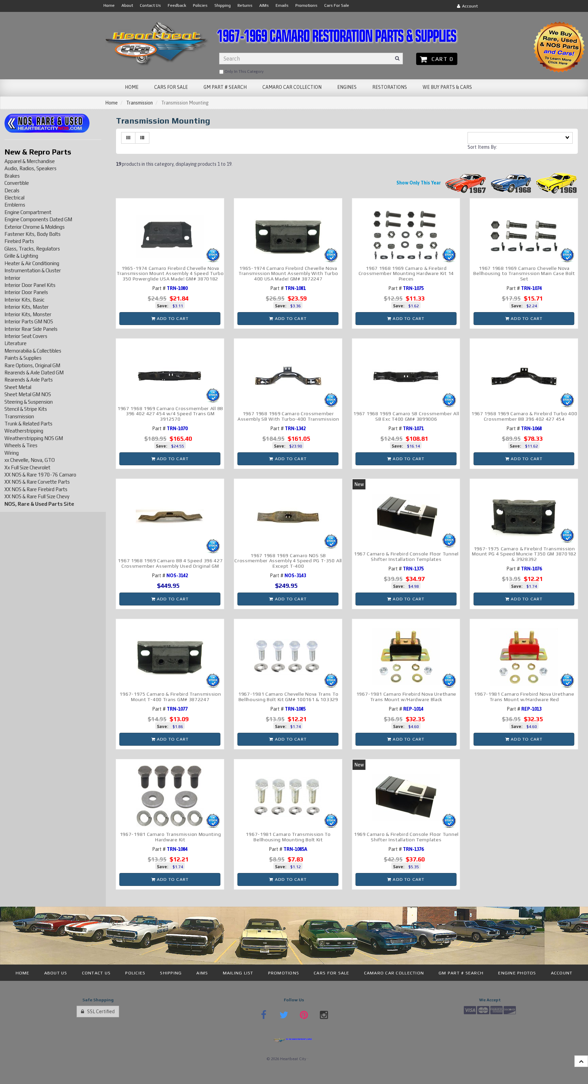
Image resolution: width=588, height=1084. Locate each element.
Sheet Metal (17, 387)
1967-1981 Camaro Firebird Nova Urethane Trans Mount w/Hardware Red (524, 696)
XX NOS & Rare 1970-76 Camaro (40, 475)
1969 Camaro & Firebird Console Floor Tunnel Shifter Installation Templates (406, 836)
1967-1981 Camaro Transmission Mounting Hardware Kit (170, 836)
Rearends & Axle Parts (28, 380)
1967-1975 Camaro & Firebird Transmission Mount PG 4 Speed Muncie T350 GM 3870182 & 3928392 (524, 554)
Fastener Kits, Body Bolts (32, 234)
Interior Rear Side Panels (31, 329)
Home (111, 103)
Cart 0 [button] (441, 58)
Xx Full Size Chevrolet (27, 467)
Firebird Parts (19, 241)
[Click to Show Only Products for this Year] (466, 182)
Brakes (12, 176)
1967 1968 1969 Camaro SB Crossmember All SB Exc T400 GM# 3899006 (406, 416)
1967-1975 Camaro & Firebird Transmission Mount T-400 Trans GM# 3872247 (170, 696)
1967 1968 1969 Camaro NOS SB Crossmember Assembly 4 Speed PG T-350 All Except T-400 (288, 561)
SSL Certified (99, 1011)
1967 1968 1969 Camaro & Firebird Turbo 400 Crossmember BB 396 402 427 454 (524, 416)
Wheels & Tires (20, 445)
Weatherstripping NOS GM (33, 438)
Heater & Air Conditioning (31, 263)
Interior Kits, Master (26, 307)
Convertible (16, 183)
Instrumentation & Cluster (32, 270)
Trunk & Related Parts (28, 423)
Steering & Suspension (28, 402)
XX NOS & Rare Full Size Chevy (36, 496)
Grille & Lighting (21, 256)
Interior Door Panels (26, 292)
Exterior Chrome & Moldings (34, 227)
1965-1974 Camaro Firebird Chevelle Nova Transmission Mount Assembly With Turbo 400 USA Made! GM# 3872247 (288, 273)
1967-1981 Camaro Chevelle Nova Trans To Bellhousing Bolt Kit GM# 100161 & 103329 (288, 696)
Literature (15, 343)
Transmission (139, 103)
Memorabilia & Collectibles (32, 351)
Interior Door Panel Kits (29, 285)
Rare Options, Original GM (32, 365)
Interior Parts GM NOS (28, 321)
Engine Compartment (27, 212)
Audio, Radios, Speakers (30, 168)
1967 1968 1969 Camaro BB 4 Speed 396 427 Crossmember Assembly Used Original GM (170, 563)
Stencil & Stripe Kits (25, 409)
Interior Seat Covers (25, 336)
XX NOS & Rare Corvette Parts (37, 482)
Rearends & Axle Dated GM (34, 372)
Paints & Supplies (23, 358)
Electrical (14, 197)
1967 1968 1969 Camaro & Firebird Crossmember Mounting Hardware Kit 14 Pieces (406, 273)
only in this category (244, 71)
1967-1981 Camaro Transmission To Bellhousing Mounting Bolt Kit (288, 836)
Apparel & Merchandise (29, 161)
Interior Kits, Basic (24, 300)
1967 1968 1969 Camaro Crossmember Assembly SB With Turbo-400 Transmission (288, 416)
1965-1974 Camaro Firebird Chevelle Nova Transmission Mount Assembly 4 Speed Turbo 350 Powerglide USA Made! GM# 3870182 (170, 273)
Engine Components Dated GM (38, 219)
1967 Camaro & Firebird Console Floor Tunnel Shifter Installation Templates (406, 556)
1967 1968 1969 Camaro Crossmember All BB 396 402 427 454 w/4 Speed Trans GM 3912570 (170, 414)
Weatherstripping (23, 431)
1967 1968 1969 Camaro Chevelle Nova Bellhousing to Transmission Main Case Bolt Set (524, 273)
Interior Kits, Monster (27, 314)
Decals (11, 190)
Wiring (11, 453)
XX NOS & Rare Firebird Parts (35, 489)
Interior (12, 278)
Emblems (14, 205)
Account (469, 6)
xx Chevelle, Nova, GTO (29, 460)
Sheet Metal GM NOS (27, 394)
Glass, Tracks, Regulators (32, 249)
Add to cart (172, 319)
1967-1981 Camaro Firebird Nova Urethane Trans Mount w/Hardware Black (406, 696)
